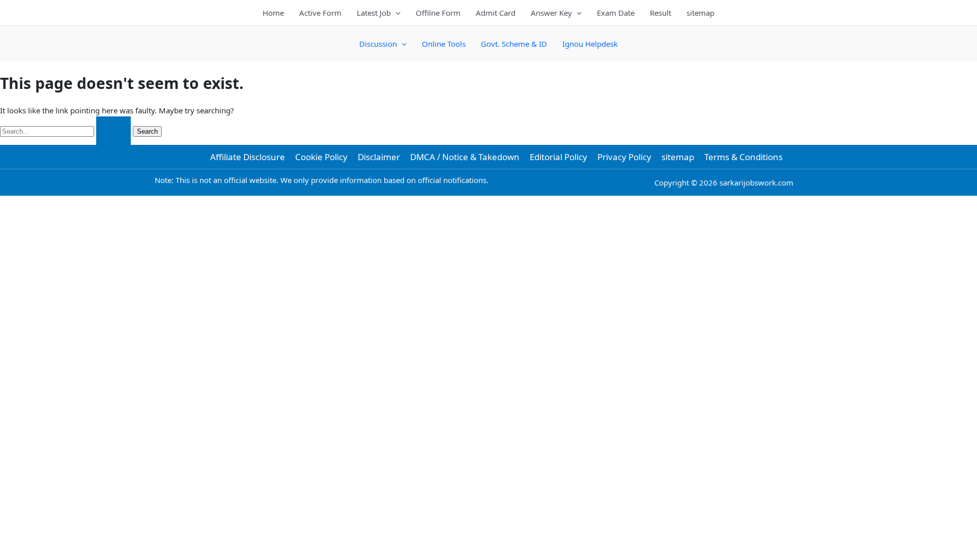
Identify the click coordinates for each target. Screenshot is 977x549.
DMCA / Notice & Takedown (465, 157)
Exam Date (616, 13)
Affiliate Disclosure (247, 157)
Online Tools (444, 44)
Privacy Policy (624, 157)
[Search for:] (66, 131)
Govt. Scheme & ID (514, 44)
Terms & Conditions (743, 157)
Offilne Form (438, 13)
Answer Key (551, 13)
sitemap (700, 13)
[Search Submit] (113, 130)
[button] (395, 12)
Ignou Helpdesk (590, 44)
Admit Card (495, 13)
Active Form (320, 13)
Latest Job (374, 13)
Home (273, 13)
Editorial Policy (558, 157)
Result (660, 13)
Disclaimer (379, 157)
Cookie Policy (321, 157)
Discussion (378, 44)
